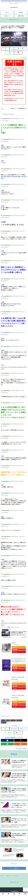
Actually (13, 642)
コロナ (9, 722)
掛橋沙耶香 (20, 720)
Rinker (17, 644)
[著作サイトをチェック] (7, 740)
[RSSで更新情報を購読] (20, 743)
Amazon (15, 647)
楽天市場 (15, 649)
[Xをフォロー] (20, 740)
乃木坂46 (13, 720)
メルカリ (15, 652)
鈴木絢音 (4, 722)
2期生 (3, 720)
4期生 (8, 720)
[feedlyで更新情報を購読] (7, 743)
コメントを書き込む (14, 868)
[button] (18, 52)
